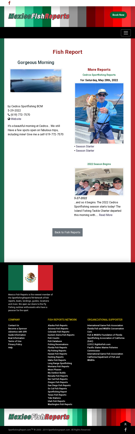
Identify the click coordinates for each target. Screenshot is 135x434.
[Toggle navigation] (126, 32)
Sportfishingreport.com (59, 430)
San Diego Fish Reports (59, 385)
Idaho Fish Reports (57, 360)
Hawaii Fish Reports (57, 354)
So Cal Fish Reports (57, 388)
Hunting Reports (56, 357)
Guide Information (17, 335)
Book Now (118, 14)
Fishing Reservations (58, 344)
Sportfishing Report (57, 392)
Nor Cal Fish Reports (58, 379)
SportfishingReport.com (19, 430)
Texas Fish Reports (57, 395)
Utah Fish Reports (56, 401)
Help (10, 347)
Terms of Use (14, 341)
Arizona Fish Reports (58, 328)
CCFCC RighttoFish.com (99, 344)
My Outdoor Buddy (57, 373)
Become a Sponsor (17, 328)
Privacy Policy (15, 344)
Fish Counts (53, 338)
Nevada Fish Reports (58, 376)
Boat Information (16, 338)
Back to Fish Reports (67, 232)
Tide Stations (54, 398)
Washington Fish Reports (60, 404)
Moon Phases (54, 369)
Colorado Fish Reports (58, 332)
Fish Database (55, 341)
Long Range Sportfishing (60, 363)
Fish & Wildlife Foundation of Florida (104, 335)
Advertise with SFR (17, 332)
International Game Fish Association (105, 325)
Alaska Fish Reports (58, 325)
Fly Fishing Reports (57, 351)
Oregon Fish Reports (58, 382)
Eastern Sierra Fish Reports (61, 335)
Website (16, 119)
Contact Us (13, 325)
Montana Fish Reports (58, 366)
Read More (105, 215)
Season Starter (85, 146)
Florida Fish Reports (57, 347)
